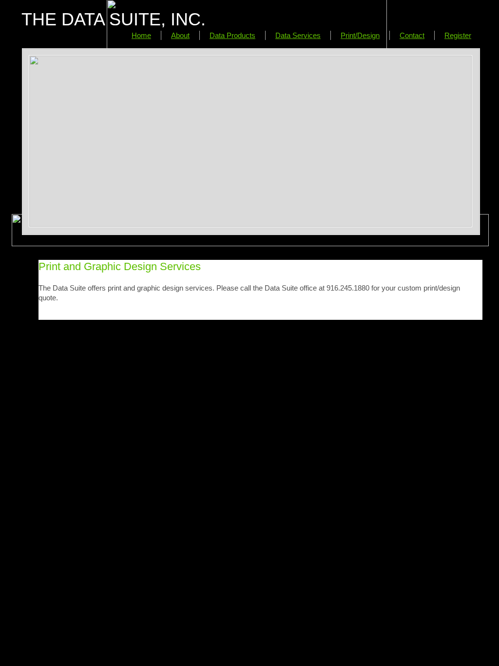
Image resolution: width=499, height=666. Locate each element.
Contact (412, 35)
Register (457, 35)
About (180, 35)
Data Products (232, 35)
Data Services (298, 35)
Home (141, 35)
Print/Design (360, 35)
